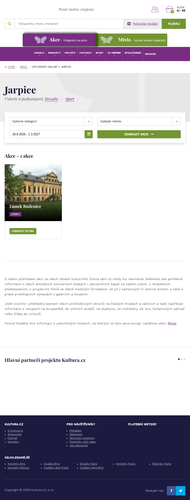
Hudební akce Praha (56, 467)
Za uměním (114, 53)
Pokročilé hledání (145, 23)
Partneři (12, 438)
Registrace (76, 434)
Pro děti (70, 53)
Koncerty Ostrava (18, 467)
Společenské (133, 53)
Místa (172, 323)
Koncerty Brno (16, 463)
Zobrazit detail (23, 231)
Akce (24, 66)
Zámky (15, 214)
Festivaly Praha (161, 463)
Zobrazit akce (136, 134)
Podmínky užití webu (83, 441)
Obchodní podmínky (82, 438)
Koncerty (54, 53)
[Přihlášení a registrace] (155, 9)
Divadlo (39, 53)
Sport (100, 53)
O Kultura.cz (15, 430)
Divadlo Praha (88, 463)
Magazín (150, 54)
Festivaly (85, 53)
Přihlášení (76, 430)
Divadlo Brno (52, 463)
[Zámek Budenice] (33, 192)
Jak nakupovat (79, 445)
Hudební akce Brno (92, 467)
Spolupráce (15, 434)
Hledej (174, 23)
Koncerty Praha (125, 463)
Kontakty (13, 441)
